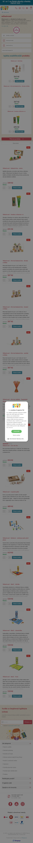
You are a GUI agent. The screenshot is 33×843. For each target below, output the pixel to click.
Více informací (10, 427)
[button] (16, 439)
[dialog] (16, 421)
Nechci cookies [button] (16, 435)
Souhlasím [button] (16, 431)
